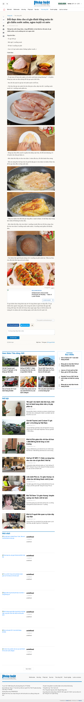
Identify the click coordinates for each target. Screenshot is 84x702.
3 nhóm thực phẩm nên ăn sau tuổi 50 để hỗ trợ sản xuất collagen (28, 390)
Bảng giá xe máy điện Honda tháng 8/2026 (69, 385)
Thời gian (44, 342)
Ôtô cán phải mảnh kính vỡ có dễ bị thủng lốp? (46, 389)
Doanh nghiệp (53, 9)
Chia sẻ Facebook (13, 325)
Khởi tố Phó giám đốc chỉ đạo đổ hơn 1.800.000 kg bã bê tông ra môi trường (40, 441)
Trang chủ (9, 15)
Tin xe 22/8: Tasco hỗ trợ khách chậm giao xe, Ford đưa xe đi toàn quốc (46, 370)
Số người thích (51, 342)
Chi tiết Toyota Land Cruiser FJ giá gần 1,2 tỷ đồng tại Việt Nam (9, 370)
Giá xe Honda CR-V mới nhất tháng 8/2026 (9, 389)
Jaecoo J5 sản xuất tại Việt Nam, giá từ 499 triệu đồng (69, 371)
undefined (30, 537)
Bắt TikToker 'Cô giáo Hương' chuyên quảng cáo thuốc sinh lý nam (40, 497)
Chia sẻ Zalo (26, 325)
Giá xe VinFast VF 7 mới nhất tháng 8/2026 (69, 358)
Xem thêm (28, 669)
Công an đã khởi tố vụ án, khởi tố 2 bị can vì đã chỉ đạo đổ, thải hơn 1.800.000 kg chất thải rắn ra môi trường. (40, 449)
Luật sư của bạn (63, 9)
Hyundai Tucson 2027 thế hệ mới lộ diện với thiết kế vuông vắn (70, 378)
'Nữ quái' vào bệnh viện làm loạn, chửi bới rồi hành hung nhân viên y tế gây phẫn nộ (40, 404)
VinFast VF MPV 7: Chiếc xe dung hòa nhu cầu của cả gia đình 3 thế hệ (27, 370)
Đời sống (23, 9)
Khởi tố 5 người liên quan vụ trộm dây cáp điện (40, 515)
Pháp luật (30, 9)
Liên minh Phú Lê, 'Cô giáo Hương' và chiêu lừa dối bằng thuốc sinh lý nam (40, 478)
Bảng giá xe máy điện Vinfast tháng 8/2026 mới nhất (70, 365)
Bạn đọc (37, 9)
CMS (68, 700)
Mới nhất (9, 9)
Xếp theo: (38, 342)
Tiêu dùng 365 (44, 9)
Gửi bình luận (13, 337)
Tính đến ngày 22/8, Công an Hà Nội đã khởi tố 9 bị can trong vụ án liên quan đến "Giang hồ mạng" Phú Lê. (40, 484)
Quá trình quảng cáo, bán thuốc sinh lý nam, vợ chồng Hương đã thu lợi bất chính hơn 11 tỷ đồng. (40, 503)
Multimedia (16, 9)
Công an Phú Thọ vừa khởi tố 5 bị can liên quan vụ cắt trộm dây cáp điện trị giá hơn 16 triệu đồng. (40, 522)
